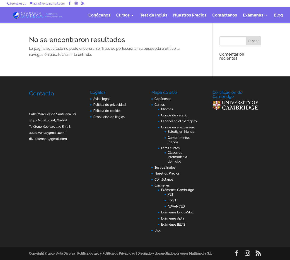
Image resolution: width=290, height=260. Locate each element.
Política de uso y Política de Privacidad (106, 253)
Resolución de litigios (109, 117)
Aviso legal (101, 99)
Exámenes (253, 15)
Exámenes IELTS (173, 224)
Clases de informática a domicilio (177, 157)
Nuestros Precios (189, 15)
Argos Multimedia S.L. (196, 253)
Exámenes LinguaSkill (177, 212)
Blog (278, 15)
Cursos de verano (174, 115)
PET (171, 194)
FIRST (172, 200)
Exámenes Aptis (173, 218)
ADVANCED (176, 206)
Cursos (123, 15)
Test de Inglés (153, 15)
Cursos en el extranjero (178, 127)
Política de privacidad (109, 104)
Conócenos (99, 15)
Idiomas (167, 109)
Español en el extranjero (179, 121)
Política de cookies (107, 111)
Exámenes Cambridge (177, 190)
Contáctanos (224, 15)
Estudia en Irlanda (181, 131)
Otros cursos (170, 148)
